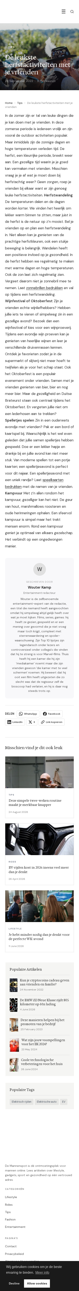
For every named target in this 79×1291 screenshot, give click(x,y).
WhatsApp (30, 714)
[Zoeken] (72, 12)
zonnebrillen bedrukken (44, 288)
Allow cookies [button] (37, 1283)
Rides (9, 1205)
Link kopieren (54, 722)
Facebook (54, 714)
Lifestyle (11, 1197)
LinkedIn (17, 722)
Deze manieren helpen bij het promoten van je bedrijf (42, 1022)
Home (9, 103)
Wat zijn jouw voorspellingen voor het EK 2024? (43, 1042)
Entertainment (15, 1227)
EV (63, 1101)
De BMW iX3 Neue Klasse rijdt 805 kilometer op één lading (44, 1002)
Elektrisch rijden (21, 1101)
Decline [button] (14, 1283)
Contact (11, 1246)
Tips (20, 103)
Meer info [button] (42, 1272)
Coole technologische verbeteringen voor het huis (42, 1062)
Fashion (10, 1219)
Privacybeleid (14, 1254)
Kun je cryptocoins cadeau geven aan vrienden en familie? (44, 982)
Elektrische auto (47, 1101)
